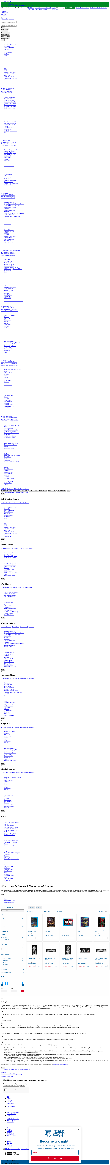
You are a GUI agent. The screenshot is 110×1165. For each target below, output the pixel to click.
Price (2, 977)
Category (4, 969)
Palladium (7, 79)
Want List (48, 8)
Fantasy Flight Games (10, 121)
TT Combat (7, 240)
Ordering (9, 1100)
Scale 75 (6, 408)
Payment (9, 1101)
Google (9, 1141)
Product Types (5, 955)
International (10, 1103)
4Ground (6, 234)
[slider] (2, 985)
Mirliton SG (7, 298)
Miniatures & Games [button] (6, 972)
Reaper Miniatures (9, 231)
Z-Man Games (8, 129)
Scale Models (7, 270)
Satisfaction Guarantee (13, 1119)
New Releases (8, 473)
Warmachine (7, 207)
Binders (6, 321)
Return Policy (10, 1115)
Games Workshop (9, 230)
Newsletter (10, 1132)
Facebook (9, 1146)
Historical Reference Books (11, 433)
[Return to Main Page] (1, 541)
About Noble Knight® (13, 1112)
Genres (6, 484)
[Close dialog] (78, 1129)
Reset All (38, 907)
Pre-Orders (7, 470)
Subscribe (55, 1158)
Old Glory (7, 291)
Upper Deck (7, 347)
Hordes (14, 207)
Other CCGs (7, 320)
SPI (5, 175)
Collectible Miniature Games (12, 205)
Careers (9, 1128)
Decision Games (8, 174)
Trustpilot (9, 1143)
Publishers (26, 503)
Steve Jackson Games (10, 123)
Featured (6, 475)
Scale (2, 915)
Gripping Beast (8, 295)
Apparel (6, 458)
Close (2, 1067)
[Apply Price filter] (22, 991)
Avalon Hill (7, 179)
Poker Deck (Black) (66, 930)
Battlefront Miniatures (10, 287)
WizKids (6, 233)
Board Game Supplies (10, 102)
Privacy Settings (10, 1104)
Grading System (11, 1120)
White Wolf (7, 75)
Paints (5, 272)
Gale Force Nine (8, 242)
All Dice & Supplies (6, 772)
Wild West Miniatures (10, 214)
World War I (7, 156)
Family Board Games (10, 106)
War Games (4, 31)
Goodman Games (9, 73)
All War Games (5, 587)
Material (3, 923)
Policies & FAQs (11, 1114)
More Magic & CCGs (10, 760)
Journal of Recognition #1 (84, 930)
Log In (54, 8)
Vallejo (6, 397)
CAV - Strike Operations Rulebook (51, 930)
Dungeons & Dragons (10, 44)
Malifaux (6, 211)
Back (2, 494)
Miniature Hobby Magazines (12, 216)
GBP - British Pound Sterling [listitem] (39, 9)
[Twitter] (11, 1149)
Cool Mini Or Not (9, 127)
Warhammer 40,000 (9, 202)
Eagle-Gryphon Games (10, 131)
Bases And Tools (8, 372)
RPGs (2, 27)
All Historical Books (9, 437)
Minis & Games (5, 32)
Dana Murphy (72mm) (34, 958)
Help (8, 1097)
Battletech (7, 208)
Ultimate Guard (8, 404)
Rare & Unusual (8, 469)
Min (2, 988)
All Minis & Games (6, 627)
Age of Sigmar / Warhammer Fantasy (14, 204)
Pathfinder (7, 46)
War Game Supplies (9, 154)
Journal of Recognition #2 (101, 930)
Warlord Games (8, 290)
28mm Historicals (9, 266)
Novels (6, 426)
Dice (5, 55)
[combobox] (9, 22)
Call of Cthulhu (8, 49)
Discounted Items (9, 478)
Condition (4, 944)
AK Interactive (8, 401)
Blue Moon (7, 296)
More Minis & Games (10, 666)
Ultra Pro (6, 398)
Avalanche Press (8, 185)
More (2, 40)
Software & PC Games (10, 445)
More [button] (2, 894)
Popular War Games (9, 151)
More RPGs (7, 536)
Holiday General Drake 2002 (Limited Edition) (67, 959)
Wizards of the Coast (9, 72)
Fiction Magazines (9, 428)
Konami (6, 344)
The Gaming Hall (11, 489)
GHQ (5, 285)
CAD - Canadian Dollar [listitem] (96, 8)
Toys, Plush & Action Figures (12, 455)
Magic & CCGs (5, 36)
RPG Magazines (8, 52)
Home (5, 899)
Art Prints (6, 454)
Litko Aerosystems (9, 406)
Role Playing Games (6, 490)
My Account (42, 8)
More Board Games (9, 575)
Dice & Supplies (5, 38)
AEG (5, 132)
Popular (6, 467)
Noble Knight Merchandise (11, 461)
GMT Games (7, 177)
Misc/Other (7, 460)
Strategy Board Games (10, 103)
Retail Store (31, 8)
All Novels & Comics (10, 436)
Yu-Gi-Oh (7, 318)
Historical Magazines (10, 431)
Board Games (4, 29)
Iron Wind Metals (9, 239)
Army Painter (7, 400)
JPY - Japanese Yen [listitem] (52, 9)
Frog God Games (9, 76)
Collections (4, 14)
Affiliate (9, 1129)
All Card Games (8, 98)
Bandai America (8, 349)
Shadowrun (7, 50)
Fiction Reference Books (11, 430)
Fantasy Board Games (10, 105)
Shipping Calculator (11, 1117)
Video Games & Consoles (11, 443)
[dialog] (55, 1033)
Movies (6, 446)
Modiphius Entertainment (11, 78)
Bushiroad (7, 350)
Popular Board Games (10, 97)
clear (3, 935)
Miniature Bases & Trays (11, 267)
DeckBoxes (7, 324)
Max (12, 988)
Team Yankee (7, 262)
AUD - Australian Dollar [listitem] (82, 8)
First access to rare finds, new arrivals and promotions (17, 1084)
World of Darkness (9, 47)
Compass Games (8, 182)
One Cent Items (8, 481)
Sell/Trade (3, 11)
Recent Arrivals (8, 472)
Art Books (7, 434)
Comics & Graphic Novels (11, 425)
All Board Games (5, 548)
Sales (5, 480)
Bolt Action (7, 259)
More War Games (9, 615)
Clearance (7, 476)
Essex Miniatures (8, 288)
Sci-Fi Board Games (9, 108)
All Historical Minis (6, 678)
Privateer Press (8, 237)
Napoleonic (7, 160)
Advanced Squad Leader (11, 150)
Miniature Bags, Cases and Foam (13, 269)
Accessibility (10, 1122)
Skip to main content (6, 1)
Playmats (6, 326)
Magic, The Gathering (10, 315)
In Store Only (8, 483)
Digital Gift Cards (9, 448)
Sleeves (6, 323)
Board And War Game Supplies (12, 369)
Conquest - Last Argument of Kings (14, 213)
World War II (7, 157)
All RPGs (3, 503)
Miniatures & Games (9, 900)
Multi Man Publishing (10, 180)
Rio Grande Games (9, 124)
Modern (6, 159)
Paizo (5, 70)
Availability (4, 931)
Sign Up (22, 1085)
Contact (37, 8)
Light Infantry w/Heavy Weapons (101, 959)
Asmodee (6, 126)
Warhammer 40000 (9, 631)
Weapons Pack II (82, 958)
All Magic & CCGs (6, 727)
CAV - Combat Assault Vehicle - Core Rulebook (34, 930)
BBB (8, 1144)
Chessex (6, 403)
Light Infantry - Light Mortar (50, 959)
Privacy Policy (11, 1106)
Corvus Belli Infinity (9, 210)
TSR (5, 69)
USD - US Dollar (70, 8)
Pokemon (6, 317)
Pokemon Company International (13, 343)
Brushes (6, 374)
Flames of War (8, 261)
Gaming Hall (4, 12)
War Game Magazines (10, 153)
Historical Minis (5, 34)
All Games (4, 15)
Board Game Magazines (10, 100)
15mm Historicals (9, 264)
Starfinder (6, 54)
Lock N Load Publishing (11, 183)
